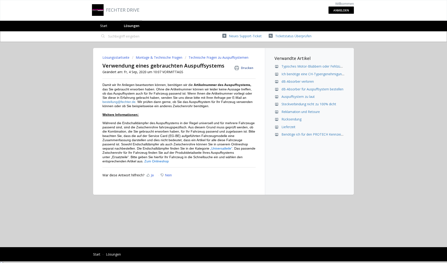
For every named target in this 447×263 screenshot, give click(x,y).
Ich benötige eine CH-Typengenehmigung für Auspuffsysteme (327, 74)
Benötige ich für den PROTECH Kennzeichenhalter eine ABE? (326, 134)
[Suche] (103, 36)
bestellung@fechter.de (118, 102)
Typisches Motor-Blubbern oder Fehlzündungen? (318, 66)
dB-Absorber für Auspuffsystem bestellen (312, 89)
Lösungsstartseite (116, 57)
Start (103, 26)
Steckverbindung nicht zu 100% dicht (308, 104)
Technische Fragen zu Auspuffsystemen (218, 57)
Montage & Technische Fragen (159, 57)
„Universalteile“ (221, 148)
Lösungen (131, 26)
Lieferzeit (288, 127)
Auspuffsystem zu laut (298, 96)
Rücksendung (291, 119)
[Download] (215, 70)
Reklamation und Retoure (300, 111)
